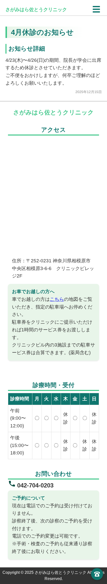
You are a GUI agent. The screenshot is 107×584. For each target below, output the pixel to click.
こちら (57, 299)
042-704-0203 (35, 485)
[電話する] (97, 574)
